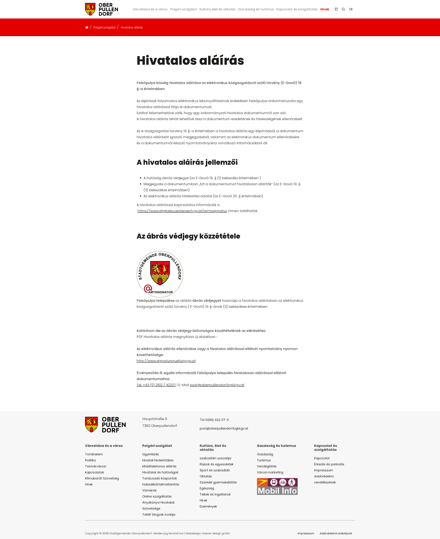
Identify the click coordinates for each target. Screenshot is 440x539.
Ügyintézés (150, 454)
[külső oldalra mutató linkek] (277, 486)
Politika (90, 460)
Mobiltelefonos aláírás (159, 466)
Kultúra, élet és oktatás (217, 9)
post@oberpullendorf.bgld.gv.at (217, 385)
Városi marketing (270, 472)
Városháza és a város (150, 9)
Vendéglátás (267, 466)
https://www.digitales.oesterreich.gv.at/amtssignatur (182, 210)
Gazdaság (265, 454)
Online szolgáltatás (157, 496)
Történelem (94, 454)
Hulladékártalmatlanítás (160, 484)
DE (351, 9)
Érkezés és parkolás (329, 464)
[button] (336, 9)
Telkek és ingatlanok (215, 494)
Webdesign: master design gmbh (207, 533)
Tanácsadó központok (159, 478)
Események (208, 506)
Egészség (207, 488)
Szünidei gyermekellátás (218, 482)
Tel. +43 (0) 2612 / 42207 (156, 385)
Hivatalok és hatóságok (160, 472)
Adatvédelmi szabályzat (336, 533)
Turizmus (264, 460)
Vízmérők (149, 490)
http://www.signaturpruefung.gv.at (166, 360)
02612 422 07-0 (217, 420)
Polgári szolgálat (183, 9)
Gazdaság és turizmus (256, 9)
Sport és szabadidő (215, 470)
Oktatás (206, 476)
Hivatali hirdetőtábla (157, 460)
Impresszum (323, 470)
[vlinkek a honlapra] (105, 9)
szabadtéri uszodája (215, 458)
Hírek (324, 9)
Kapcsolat (322, 458)
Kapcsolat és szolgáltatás (297, 9)
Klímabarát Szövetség (102, 478)
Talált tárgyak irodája (158, 514)
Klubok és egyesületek (216, 464)
